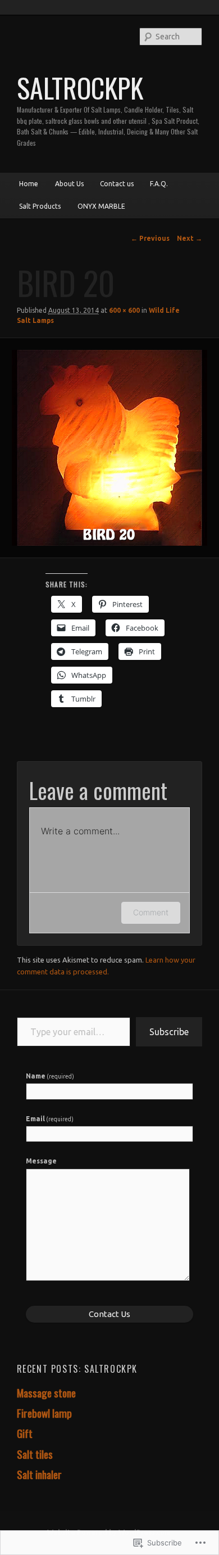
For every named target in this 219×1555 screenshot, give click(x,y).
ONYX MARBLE (101, 206)
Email (50, 1118)
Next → (189, 238)
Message (41, 1161)
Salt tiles (35, 1454)
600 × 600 (124, 310)
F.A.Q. (159, 183)
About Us (69, 183)
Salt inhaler (39, 1474)
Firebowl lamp (44, 1413)
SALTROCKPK (80, 87)
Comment (150, 912)
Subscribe (169, 1032)
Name (50, 1076)
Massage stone (46, 1393)
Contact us (117, 183)
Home (28, 183)
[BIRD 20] (109, 447)
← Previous (150, 238)
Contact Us (109, 1314)
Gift (25, 1433)
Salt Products (40, 206)
